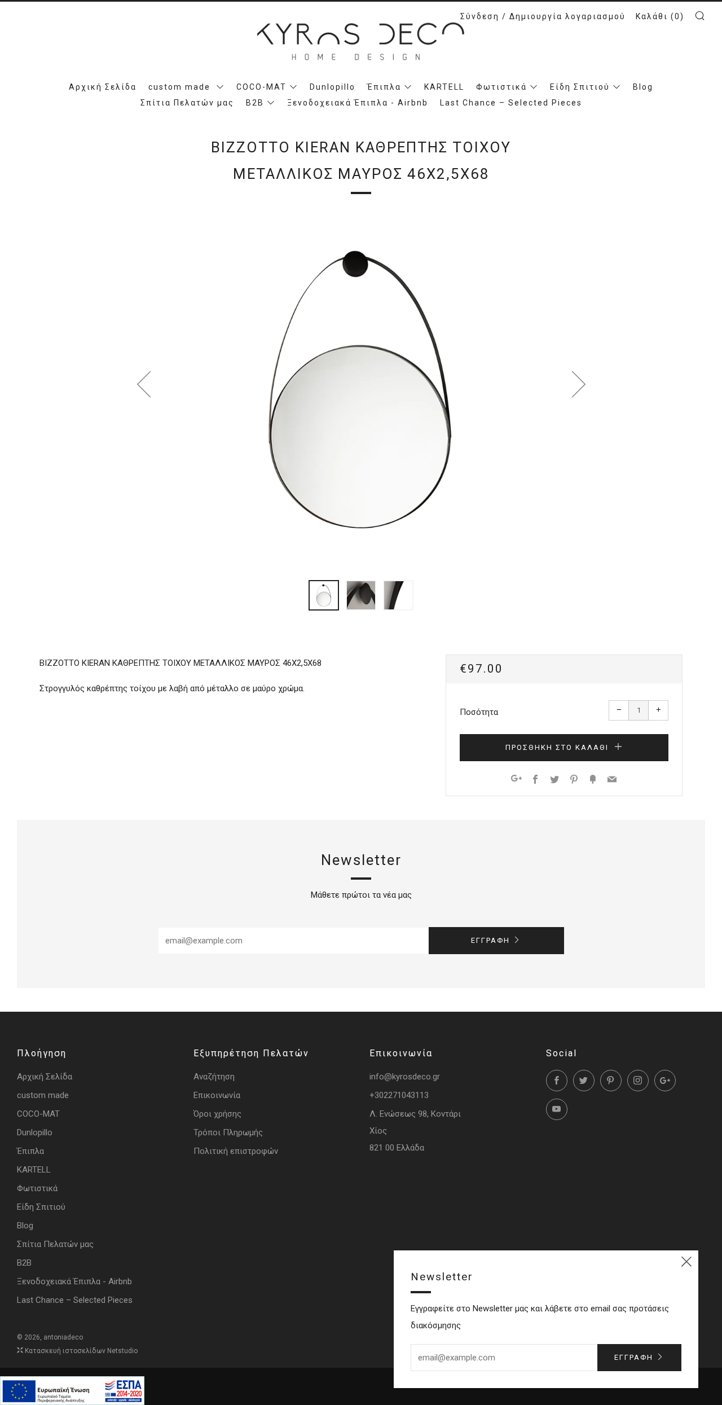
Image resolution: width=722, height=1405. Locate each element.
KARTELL (444, 86)
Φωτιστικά (501, 86)
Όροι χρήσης (217, 1114)
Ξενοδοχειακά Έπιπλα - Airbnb (357, 102)
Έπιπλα (384, 86)
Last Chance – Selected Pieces (511, 102)
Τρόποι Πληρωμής (228, 1132)
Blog (643, 86)
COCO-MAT (261, 86)
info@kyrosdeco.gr (404, 1077)
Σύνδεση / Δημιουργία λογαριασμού (543, 16)
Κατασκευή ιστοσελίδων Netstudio (81, 1351)
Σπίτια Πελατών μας (187, 102)
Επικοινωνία (216, 1095)
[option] (361, 389)
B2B (255, 102)
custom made (180, 86)
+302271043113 (399, 1095)
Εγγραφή (490, 940)
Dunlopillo (332, 86)
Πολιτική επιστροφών (235, 1151)
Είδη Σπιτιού (580, 86)
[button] (324, 595)
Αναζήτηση (214, 1077)
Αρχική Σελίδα (103, 86)
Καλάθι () (660, 16)
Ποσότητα (479, 712)
